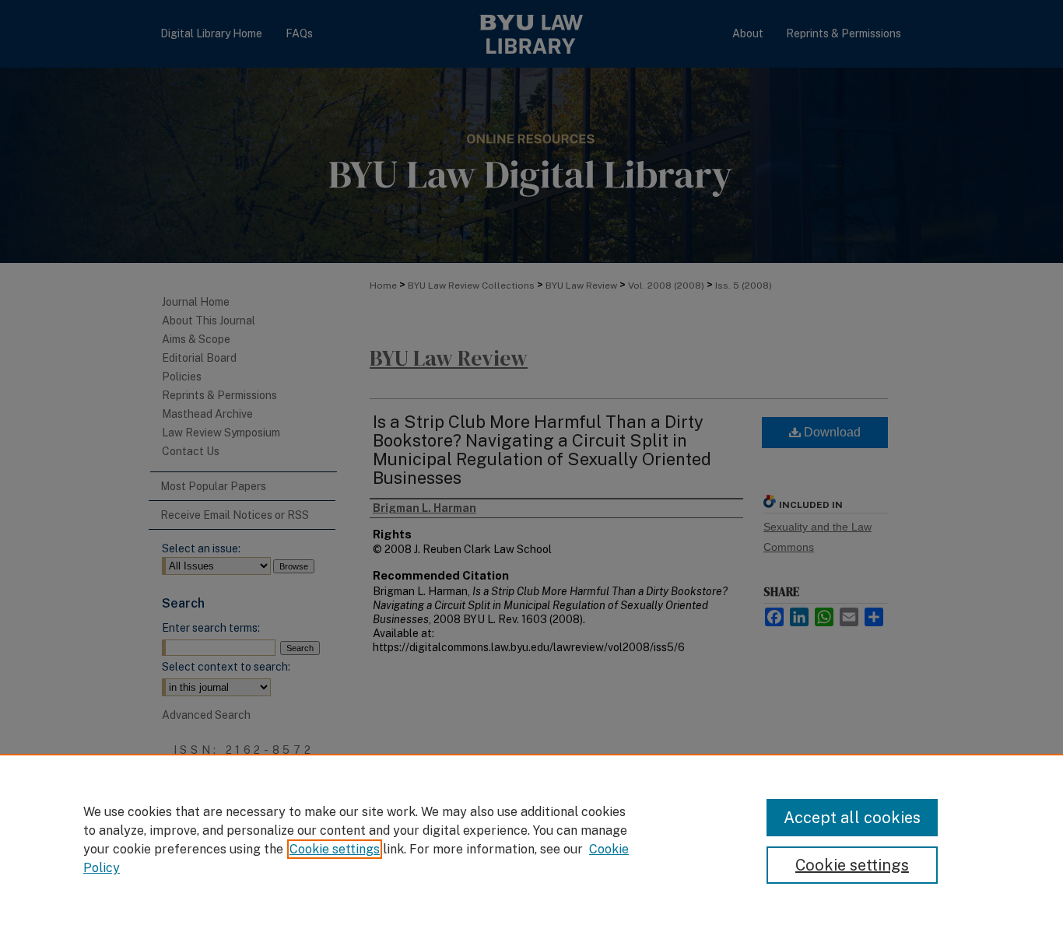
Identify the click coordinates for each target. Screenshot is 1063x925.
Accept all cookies (852, 817)
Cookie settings (334, 849)
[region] (531, 839)
